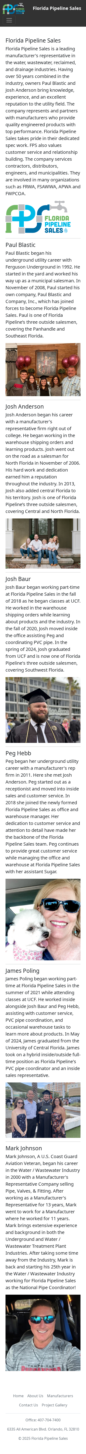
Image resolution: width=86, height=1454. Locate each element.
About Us (35, 1395)
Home (18, 1395)
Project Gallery (54, 1405)
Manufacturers (60, 1395)
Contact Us (28, 1405)
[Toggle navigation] (9, 20)
